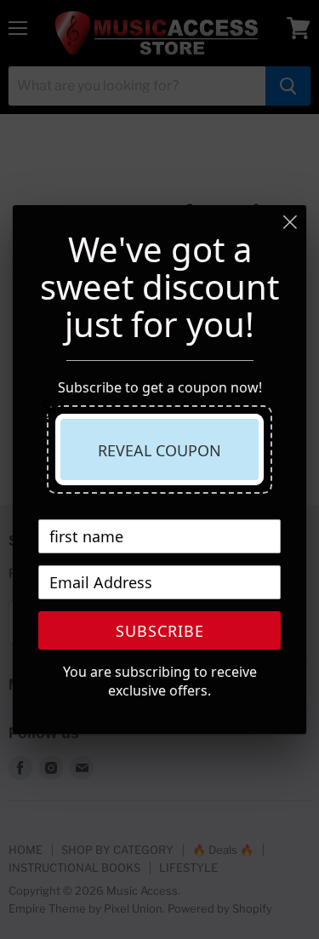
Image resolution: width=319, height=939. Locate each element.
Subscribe (160, 631)
